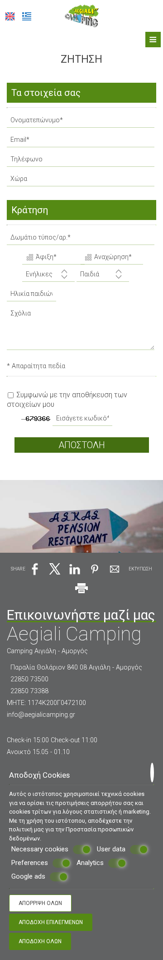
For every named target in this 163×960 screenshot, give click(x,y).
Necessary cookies (39, 849)
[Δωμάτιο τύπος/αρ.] (81, 240)
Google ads (28, 876)
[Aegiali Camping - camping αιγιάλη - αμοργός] (82, 15)
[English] (10, 16)
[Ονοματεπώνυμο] (81, 122)
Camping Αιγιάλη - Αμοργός (47, 651)
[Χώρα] (81, 181)
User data (111, 849)
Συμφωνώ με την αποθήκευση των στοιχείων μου (67, 399)
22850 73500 (29, 679)
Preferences (29, 863)
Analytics (90, 863)
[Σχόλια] (81, 331)
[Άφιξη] (50, 258)
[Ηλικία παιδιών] (30, 296)
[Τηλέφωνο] (81, 161)
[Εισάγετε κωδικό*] (83, 420)
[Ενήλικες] (48, 276)
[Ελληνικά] (27, 16)
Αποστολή (81, 445)
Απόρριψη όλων (40, 903)
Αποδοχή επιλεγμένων (51, 922)
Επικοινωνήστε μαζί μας (81, 615)
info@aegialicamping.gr (41, 715)
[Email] (81, 142)
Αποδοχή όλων (40, 941)
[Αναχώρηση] (109, 258)
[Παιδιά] (103, 276)
